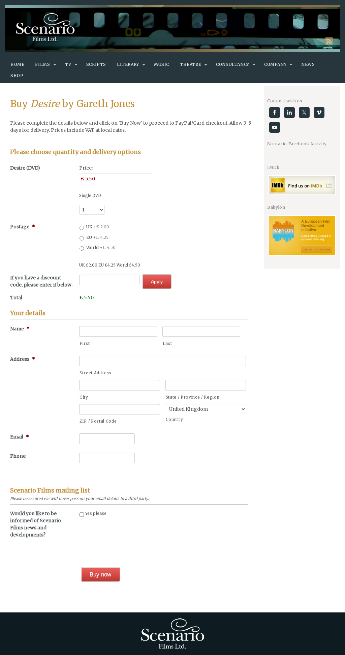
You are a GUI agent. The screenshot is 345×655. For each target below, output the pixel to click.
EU (97, 237)
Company (275, 64)
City (84, 397)
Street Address (95, 373)
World (101, 247)
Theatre (190, 64)
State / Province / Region (193, 397)
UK (97, 226)
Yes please (95, 513)
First (85, 343)
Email (19, 437)
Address (22, 359)
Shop (16, 75)
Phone (18, 456)
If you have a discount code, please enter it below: (41, 281)
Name (20, 329)
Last (167, 343)
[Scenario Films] (172, 28)
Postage (22, 227)
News (308, 64)
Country (174, 419)
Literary (128, 64)
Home (17, 64)
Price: (86, 168)
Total (16, 298)
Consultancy (232, 64)
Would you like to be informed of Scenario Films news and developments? (35, 524)
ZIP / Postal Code (98, 421)
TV (68, 64)
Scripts (96, 64)
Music (161, 64)
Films (42, 64)
